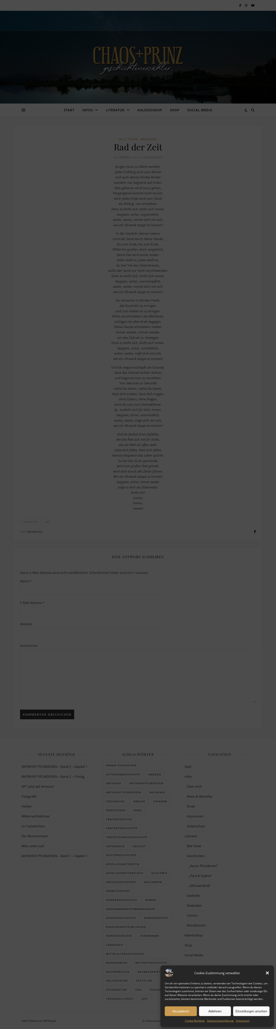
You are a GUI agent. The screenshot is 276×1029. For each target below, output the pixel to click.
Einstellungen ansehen (251, 1011)
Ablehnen (214, 1011)
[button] (267, 973)
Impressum (242, 1021)
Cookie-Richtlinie (195, 1021)
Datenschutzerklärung (220, 1021)
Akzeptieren (180, 1011)
